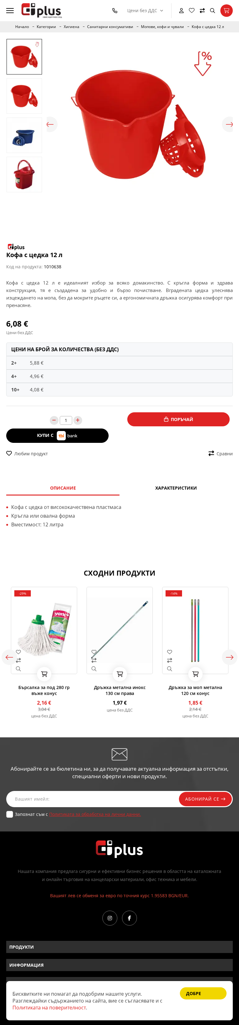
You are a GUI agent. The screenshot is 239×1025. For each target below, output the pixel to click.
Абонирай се (203, 799)
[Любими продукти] (191, 10)
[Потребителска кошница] (226, 10)
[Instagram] (109, 918)
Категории (46, 26)
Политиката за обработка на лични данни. (95, 814)
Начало (22, 26)
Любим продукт (31, 454)
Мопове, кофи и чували (162, 26)
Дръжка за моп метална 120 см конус (195, 690)
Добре (193, 993)
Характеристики (176, 488)
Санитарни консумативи (110, 26)
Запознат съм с (78, 814)
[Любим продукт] (44, 652)
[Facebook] (129, 918)
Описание (63, 488)
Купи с (46, 435)
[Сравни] (202, 10)
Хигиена (71, 26)
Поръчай (182, 419)
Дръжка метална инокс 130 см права (120, 690)
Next (229, 124)
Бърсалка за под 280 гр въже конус (44, 690)
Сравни (225, 454)
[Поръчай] (44, 674)
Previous (50, 124)
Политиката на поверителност (49, 1007)
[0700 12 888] (116, 10)
